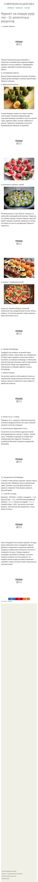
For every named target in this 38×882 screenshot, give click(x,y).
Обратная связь (5, 878)
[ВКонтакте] (11, 599)
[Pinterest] (19, 599)
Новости (19, 7)
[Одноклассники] (26, 599)
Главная (10, 7)
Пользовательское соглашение (14, 873)
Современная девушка (19, 4)
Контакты (4, 873)
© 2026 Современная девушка (9, 871)
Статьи (27, 7)
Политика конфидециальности (9, 876)
